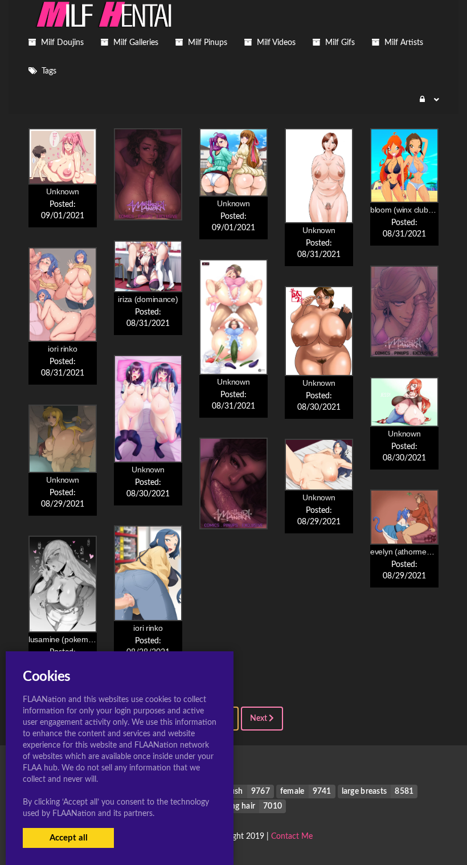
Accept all (69, 838)
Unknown (62, 191)
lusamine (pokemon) (64, 639)
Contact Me (292, 836)
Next (259, 719)
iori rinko (62, 348)
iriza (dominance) (148, 299)
